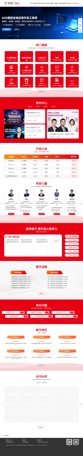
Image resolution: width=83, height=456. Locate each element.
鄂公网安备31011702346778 (34, 445)
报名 (80, 31)
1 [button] (40, 319)
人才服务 (60, 3)
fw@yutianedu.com (42, 442)
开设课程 (34, 3)
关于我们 (68, 3)
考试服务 (56, 3)
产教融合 (51, 3)
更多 (58, 136)
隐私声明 (8, 445)
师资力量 (39, 3)
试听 (80, 21)
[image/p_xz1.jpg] (12, 250)
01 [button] (9, 35)
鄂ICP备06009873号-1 (44, 445)
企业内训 (47, 3)
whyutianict (25, 442)
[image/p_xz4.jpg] (54, 250)
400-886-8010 (75, 3)
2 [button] (41, 319)
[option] (41, 23)
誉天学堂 (43, 3)
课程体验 (64, 3)
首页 (31, 3)
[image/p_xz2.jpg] (26, 250)
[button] (2, 404)
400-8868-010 (10, 442)
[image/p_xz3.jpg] (40, 250)
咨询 (80, 26)
